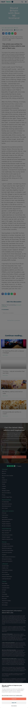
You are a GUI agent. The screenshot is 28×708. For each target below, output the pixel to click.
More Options (14, 705)
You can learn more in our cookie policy (12, 695)
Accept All (14, 698)
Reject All (14, 702)
